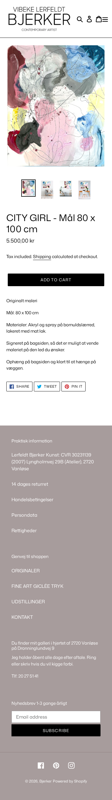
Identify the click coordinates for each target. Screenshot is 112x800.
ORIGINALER (25, 570)
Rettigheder (24, 530)
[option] (28, 189)
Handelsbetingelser (32, 499)
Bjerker (45, 781)
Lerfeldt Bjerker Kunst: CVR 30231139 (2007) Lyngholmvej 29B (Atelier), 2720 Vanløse (52, 462)
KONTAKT (22, 617)
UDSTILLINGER (28, 601)
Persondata (24, 515)
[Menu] (105, 18)
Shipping (42, 256)
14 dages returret (29, 484)
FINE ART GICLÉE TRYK (37, 586)
